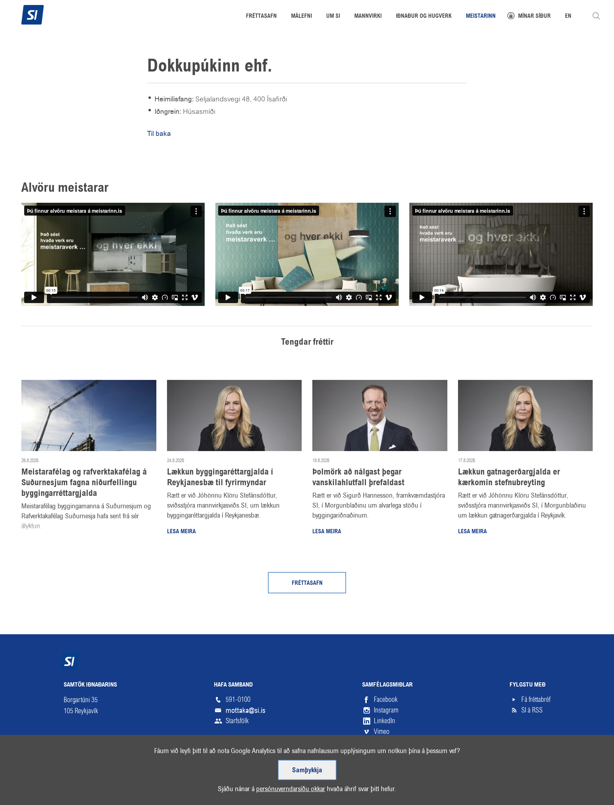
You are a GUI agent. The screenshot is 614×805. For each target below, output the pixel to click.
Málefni (301, 16)
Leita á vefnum (596, 16)
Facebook (386, 699)
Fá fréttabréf (535, 699)
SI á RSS (532, 710)
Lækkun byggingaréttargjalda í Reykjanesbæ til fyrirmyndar (220, 477)
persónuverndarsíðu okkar (290, 789)
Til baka (159, 133)
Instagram (386, 710)
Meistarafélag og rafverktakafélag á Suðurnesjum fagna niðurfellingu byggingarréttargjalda (84, 483)
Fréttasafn (307, 583)
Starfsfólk (237, 721)
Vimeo (381, 731)
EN (568, 16)
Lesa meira (181, 532)
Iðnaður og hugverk (424, 16)
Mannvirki (368, 16)
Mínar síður (534, 16)
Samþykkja (307, 770)
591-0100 (238, 699)
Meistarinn (481, 16)
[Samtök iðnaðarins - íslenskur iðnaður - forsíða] (32, 13)
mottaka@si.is (245, 710)
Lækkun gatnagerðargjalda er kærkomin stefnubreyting (509, 477)
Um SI (333, 16)
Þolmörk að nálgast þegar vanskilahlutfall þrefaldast (358, 477)
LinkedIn (384, 721)
